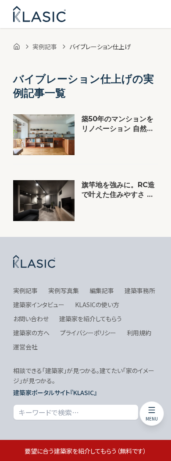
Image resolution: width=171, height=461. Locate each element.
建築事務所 (140, 290)
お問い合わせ (31, 318)
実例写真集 (63, 290)
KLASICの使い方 (97, 304)
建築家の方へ (31, 332)
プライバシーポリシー (88, 332)
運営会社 (25, 346)
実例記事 (44, 46)
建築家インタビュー (38, 304)
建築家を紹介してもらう (90, 318)
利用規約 (139, 332)
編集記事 (101, 290)
